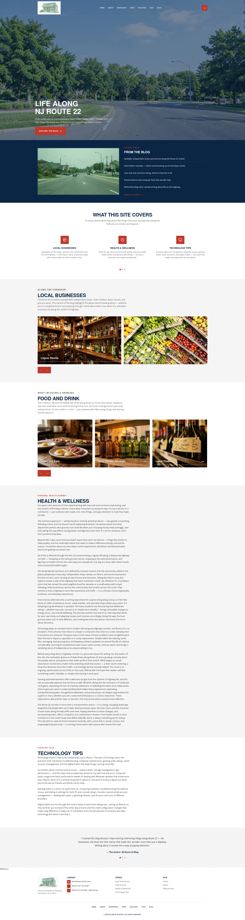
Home (102, 8)
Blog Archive (168, 888)
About (110, 8)
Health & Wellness (123, 888)
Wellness (142, 8)
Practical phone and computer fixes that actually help (147, 180)
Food (132, 8)
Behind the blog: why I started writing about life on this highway (152, 187)
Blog (159, 8)
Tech (152, 8)
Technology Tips (122, 892)
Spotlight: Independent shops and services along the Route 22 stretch (154, 158)
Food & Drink (120, 885)
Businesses (121, 8)
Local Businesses (122, 881)
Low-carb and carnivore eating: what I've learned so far (148, 173)
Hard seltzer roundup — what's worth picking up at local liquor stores (154, 165)
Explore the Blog (50, 131)
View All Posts (133, 194)
